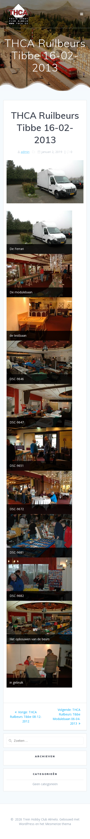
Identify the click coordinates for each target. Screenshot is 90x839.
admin (25, 152)
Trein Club (19, 14)
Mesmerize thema (58, 824)
